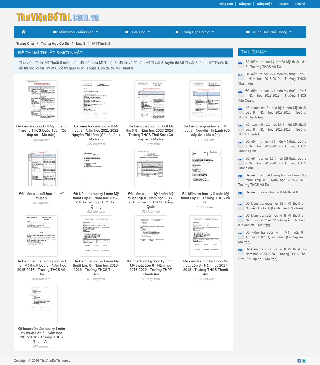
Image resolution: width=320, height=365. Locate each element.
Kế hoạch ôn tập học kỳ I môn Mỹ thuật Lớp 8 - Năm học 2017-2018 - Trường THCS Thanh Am (41, 335)
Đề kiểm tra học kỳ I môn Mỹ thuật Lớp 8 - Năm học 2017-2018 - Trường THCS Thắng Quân (151, 200)
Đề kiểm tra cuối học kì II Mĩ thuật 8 (41, 196)
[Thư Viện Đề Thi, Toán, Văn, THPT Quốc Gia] (57, 16)
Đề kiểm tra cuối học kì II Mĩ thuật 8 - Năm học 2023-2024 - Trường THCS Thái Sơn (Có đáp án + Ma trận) (272, 254)
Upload (283, 4)
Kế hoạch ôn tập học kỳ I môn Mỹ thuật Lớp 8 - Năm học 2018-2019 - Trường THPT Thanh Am (150, 267)
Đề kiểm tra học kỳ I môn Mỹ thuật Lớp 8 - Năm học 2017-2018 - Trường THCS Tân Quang (96, 200)
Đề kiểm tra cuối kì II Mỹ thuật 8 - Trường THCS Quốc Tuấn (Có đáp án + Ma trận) (41, 130)
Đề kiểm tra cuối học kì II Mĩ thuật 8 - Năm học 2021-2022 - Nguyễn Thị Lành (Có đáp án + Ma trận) (96, 132)
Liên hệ (300, 4)
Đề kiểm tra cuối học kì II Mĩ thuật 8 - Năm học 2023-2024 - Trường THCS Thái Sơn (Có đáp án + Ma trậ (150, 132)
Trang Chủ (225, 4)
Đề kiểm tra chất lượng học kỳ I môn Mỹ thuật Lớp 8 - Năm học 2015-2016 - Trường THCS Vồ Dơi (41, 267)
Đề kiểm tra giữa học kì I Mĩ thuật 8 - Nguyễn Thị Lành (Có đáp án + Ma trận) (206, 130)
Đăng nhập (264, 4)
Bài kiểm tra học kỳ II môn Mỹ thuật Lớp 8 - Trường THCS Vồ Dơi (205, 198)
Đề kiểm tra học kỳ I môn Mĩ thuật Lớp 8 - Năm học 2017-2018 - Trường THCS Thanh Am (205, 267)
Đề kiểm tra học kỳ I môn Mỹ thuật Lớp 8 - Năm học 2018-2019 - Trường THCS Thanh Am (96, 267)
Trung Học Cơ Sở (196, 32)
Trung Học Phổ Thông (269, 32)
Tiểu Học (139, 32)
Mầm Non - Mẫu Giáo (76, 32)
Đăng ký (245, 4)
